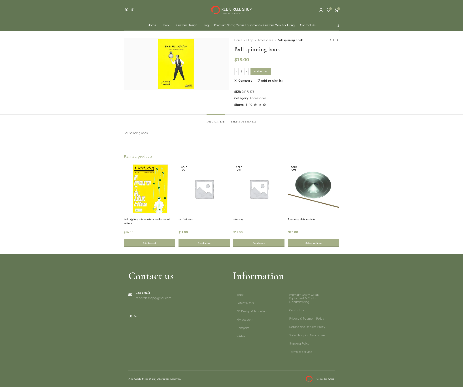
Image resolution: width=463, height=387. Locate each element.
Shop (250, 40)
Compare (243, 328)
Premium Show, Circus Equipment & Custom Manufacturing (304, 298)
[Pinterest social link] (255, 104)
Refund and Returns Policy (307, 327)
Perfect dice (186, 219)
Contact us (296, 310)
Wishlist (242, 336)
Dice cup (238, 219)
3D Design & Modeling (252, 311)
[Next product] (337, 40)
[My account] (321, 10)
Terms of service (300, 352)
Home (238, 40)
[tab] (216, 119)
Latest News (245, 303)
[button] (149, 243)
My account (245, 319)
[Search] (337, 25)
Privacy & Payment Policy (306, 318)
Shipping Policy (299, 343)
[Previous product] (330, 40)
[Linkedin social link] (260, 104)
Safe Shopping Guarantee (307, 335)
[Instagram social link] (132, 10)
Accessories (266, 40)
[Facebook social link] (246, 104)
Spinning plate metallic (301, 219)
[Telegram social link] (264, 104)
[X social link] (126, 10)
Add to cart (260, 71)
